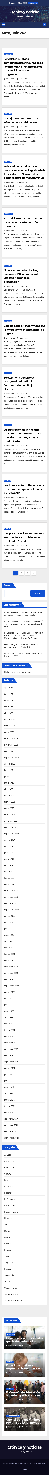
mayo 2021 (9, 1087)
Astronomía (9, 1161)
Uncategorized (10, 1288)
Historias (8, 1218)
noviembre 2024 (11, 821)
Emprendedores (11, 1206)
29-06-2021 (10, 79)
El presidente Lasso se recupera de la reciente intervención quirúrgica (24, 222)
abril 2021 (8, 1093)
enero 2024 (9, 884)
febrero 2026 (9, 726)
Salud (6, 1256)
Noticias (7, 1237)
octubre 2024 (10, 827)
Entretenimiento (11, 1212)
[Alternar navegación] (22, 25)
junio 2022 (8, 1005)
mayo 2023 (9, 935)
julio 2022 (8, 998)
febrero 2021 (9, 1106)
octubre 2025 (10, 751)
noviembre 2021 (11, 1049)
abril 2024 (8, 865)
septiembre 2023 (11, 910)
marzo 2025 (9, 796)
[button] (41, 25)
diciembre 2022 (11, 967)
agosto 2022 (9, 992)
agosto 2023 (9, 916)
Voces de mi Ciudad (13, 1301)
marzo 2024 (9, 872)
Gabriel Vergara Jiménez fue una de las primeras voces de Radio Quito (23, 1422)
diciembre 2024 (11, 815)
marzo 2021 (9, 1100)
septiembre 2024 (11, 834)
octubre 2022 (10, 979)
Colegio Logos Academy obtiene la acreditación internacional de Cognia (24, 329)
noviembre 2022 (11, 973)
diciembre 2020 (11, 1119)
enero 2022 (9, 1036)
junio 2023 (8, 929)
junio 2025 (8, 777)
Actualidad (8, 54)
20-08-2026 (12, 1345)
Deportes (8, 1180)
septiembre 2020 (11, 1138)
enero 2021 (9, 1113)
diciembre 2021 (11, 1043)
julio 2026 (8, 694)
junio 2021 (8, 1081)
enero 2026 (9, 732)
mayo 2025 (9, 783)
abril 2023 (8, 941)
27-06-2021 (10, 394)
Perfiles (7, 1244)
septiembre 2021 (11, 1062)
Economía (7, 265)
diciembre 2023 (11, 891)
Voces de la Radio (12, 1294)
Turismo (7, 529)
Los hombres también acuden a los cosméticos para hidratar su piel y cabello (24, 489)
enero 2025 (9, 808)
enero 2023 (9, 960)
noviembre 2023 (11, 897)
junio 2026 (8, 700)
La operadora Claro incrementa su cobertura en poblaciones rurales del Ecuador (24, 537)
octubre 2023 (10, 903)
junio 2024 (8, 853)
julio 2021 (8, 1074)
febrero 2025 (9, 802)
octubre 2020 (10, 1132)
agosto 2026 (9, 688)
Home (24, 1469)
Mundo (7, 1231)
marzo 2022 (9, 1024)
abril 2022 (8, 1017)
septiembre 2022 (11, 986)
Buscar (8, 585)
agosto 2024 (9, 840)
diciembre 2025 (11, 739)
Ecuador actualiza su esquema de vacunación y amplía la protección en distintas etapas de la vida (24, 624)
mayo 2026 (9, 707)
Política (7, 1250)
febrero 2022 (9, 1030)
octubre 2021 (10, 1055)
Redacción (24, 79)
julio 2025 (8, 770)
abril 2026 (8, 713)
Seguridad (8, 1263)
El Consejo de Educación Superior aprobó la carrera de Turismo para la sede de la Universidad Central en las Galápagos (23, 635)
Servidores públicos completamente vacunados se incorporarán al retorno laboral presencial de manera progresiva (23, 66)
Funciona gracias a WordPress (13, 1463)
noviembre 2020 (11, 1125)
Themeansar (42, 1463)
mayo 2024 (9, 859)
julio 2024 (8, 846)
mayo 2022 (9, 1011)
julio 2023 (8, 922)
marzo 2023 (9, 948)
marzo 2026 (9, 719)
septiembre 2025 (11, 758)
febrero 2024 (9, 878)
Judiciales (8, 1225)
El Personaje (9, 1199)
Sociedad (7, 480)
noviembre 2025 (11, 745)
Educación (8, 321)
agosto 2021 (9, 1068)
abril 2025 (8, 789)
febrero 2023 (9, 954)
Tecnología (9, 1275)
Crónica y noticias (24, 12)
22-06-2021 (10, 446)
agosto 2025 (9, 764)
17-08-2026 (12, 1400)
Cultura (7, 1174)
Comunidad (8, 113)
